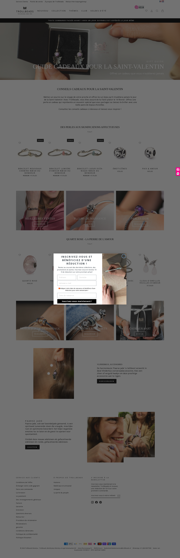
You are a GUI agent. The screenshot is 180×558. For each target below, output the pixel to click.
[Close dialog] (124, 256)
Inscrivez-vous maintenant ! (77, 301)
